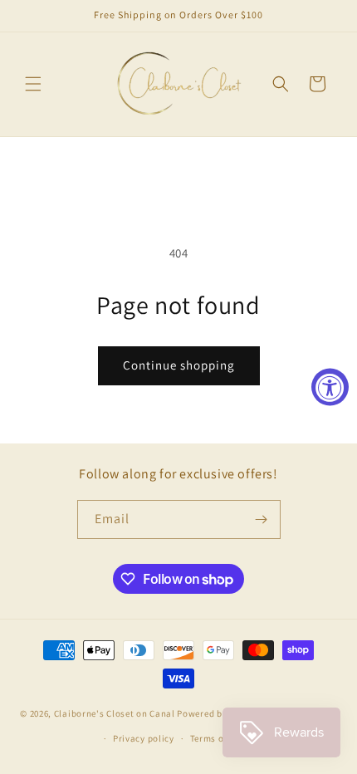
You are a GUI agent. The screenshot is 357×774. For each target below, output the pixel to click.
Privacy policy (143, 738)
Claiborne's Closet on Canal (114, 712)
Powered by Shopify (219, 712)
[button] (33, 84)
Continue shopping (179, 365)
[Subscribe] (261, 519)
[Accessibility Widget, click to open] (330, 387)
